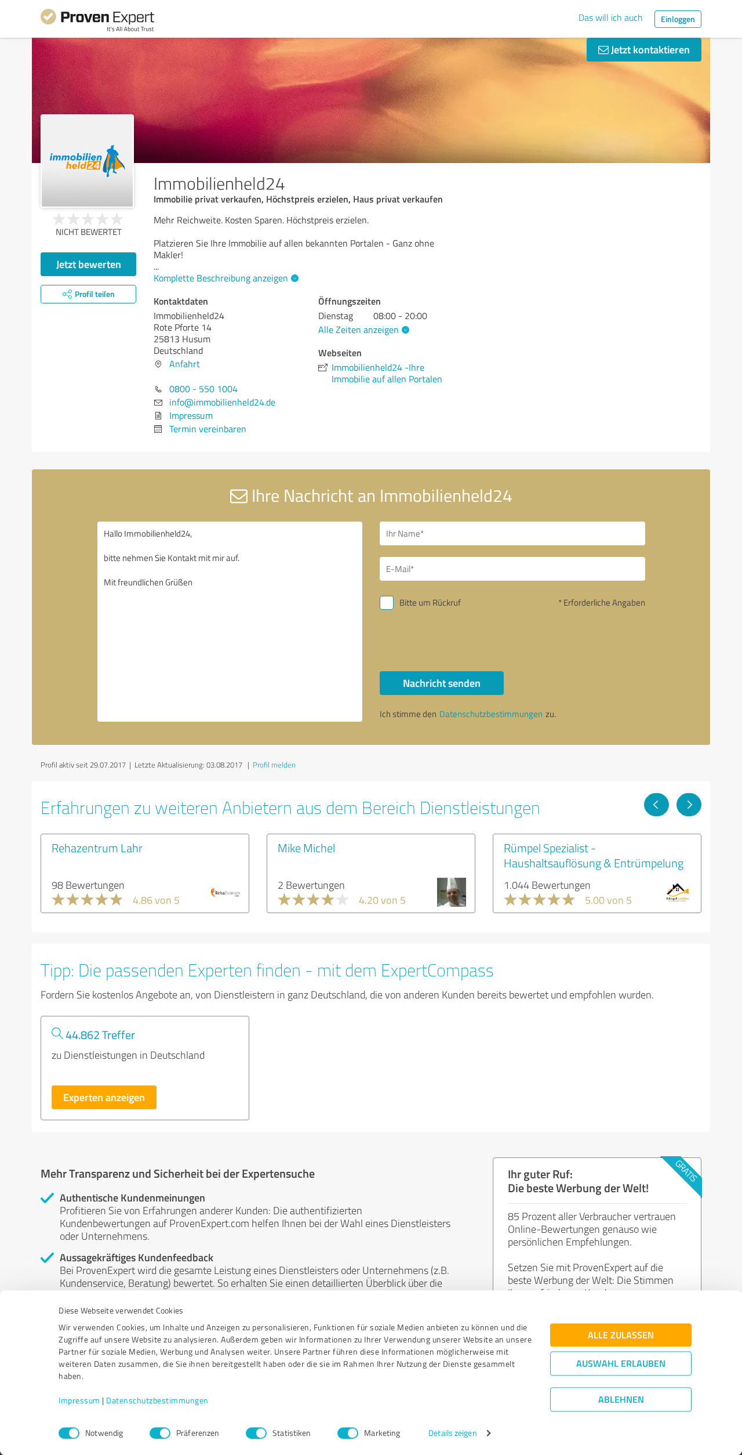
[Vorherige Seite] (656, 804)
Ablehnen (621, 1399)
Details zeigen (452, 1433)
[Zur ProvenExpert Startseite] (97, 22)
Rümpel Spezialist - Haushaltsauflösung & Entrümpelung (593, 855)
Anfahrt (184, 363)
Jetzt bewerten (88, 264)
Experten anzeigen (104, 1097)
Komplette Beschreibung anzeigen (221, 278)
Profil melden (274, 764)
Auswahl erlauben (620, 1363)
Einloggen (678, 18)
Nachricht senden (442, 682)
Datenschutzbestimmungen (157, 1400)
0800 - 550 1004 (203, 388)
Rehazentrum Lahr (97, 847)
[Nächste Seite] (688, 804)
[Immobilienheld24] (87, 161)
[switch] (160, 1433)
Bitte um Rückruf (430, 602)
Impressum (79, 1400)
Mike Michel (306, 847)
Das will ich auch (611, 17)
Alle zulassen (621, 1335)
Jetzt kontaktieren (649, 49)
